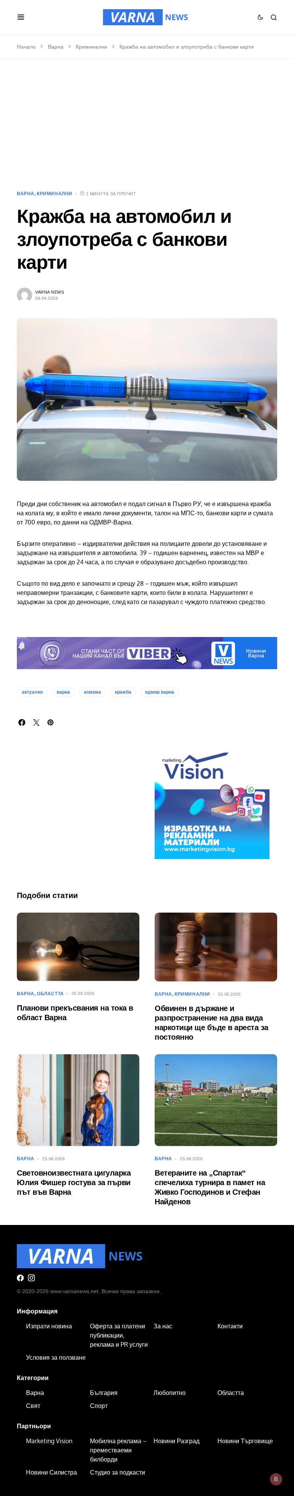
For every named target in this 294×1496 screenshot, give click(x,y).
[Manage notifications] (276, 1479)
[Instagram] (31, 1277)
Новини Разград (176, 1441)
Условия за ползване (56, 1357)
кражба (123, 692)
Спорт (99, 1405)
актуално (32, 692)
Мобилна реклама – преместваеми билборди (118, 1450)
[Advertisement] (147, 124)
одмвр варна (159, 692)
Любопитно (170, 1392)
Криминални (91, 47)
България (104, 1392)
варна (63, 692)
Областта (50, 993)
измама (92, 692)
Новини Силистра (51, 1472)
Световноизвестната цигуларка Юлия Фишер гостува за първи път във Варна (74, 1182)
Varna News (49, 292)
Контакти (230, 1326)
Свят (33, 1405)
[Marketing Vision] (212, 801)
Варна (56, 47)
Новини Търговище (245, 1441)
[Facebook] (20, 1277)
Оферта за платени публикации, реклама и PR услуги (119, 1335)
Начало (26, 47)
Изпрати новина (49, 1326)
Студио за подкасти (117, 1472)
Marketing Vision (49, 1441)
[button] (21, 17)
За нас (163, 1326)
